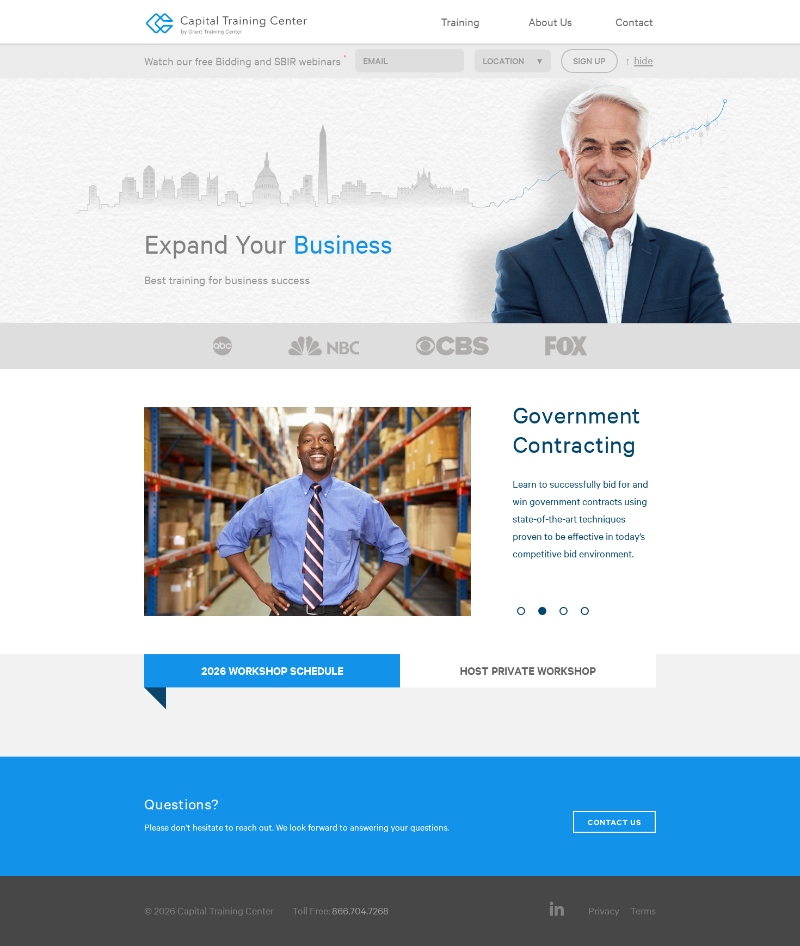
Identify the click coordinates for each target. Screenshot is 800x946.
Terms (643, 910)
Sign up (589, 60)
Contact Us (614, 821)
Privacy (603, 910)
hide (643, 59)
